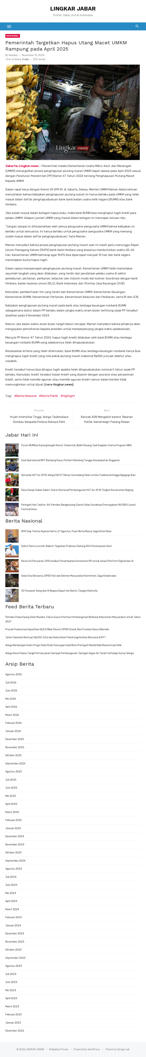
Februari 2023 (13, 1014)
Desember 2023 (14, 933)
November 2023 (14, 941)
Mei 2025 (10, 796)
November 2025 (14, 747)
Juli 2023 (10, 974)
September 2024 (15, 860)
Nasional (12, 36)
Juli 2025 (10, 779)
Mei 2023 (10, 990)
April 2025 (11, 804)
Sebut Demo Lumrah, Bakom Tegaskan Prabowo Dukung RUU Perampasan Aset (66, 546)
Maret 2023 (12, 1006)
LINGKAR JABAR (73, 8)
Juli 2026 (10, 682)
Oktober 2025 (13, 755)
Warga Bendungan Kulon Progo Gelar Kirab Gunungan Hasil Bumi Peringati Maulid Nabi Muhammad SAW (63, 645)
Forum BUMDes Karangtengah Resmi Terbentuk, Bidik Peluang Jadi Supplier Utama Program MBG (76, 445)
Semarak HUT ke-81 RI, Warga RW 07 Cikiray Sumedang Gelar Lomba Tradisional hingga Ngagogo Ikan (78, 475)
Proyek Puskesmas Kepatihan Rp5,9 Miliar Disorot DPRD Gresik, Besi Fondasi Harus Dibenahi (57, 629)
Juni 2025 (11, 787)
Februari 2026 (13, 723)
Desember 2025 (14, 739)
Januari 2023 (13, 1022)
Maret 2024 (12, 909)
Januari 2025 (13, 828)
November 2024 (14, 844)
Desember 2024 (14, 836)
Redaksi (13, 55)
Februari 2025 (13, 820)
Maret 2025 (12, 812)
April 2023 (11, 998)
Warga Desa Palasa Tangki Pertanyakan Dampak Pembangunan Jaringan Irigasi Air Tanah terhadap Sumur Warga (69, 653)
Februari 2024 (13, 917)
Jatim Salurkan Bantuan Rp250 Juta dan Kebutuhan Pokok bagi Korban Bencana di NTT (55, 637)
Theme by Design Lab (117, 1049)
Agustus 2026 (13, 674)
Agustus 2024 (13, 868)
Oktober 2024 (13, 852)
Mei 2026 (10, 698)
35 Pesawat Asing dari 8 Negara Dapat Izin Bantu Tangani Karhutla (59, 590)
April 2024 (11, 901)
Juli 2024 (10, 876)
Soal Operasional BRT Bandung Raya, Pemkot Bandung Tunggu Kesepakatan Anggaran (70, 460)
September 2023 (15, 957)
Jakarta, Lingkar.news (22, 166)
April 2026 (11, 706)
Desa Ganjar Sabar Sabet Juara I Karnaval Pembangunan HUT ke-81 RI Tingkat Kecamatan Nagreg (77, 490)
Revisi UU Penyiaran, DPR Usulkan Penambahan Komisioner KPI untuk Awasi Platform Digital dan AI (77, 561)
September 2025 (15, 763)
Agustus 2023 (13, 965)
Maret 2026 (12, 715)
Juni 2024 (11, 884)
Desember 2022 (14, 1030)
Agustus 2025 (13, 771)
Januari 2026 (13, 731)
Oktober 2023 (13, 949)
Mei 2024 (10, 893)
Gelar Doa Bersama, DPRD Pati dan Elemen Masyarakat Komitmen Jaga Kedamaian (68, 575)
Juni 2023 (11, 982)
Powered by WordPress (87, 1049)
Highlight (68, 396)
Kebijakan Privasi (58, 1049)
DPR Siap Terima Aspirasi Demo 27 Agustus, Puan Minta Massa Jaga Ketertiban (66, 531)
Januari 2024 (13, 925)
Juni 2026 (11, 690)
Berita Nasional (26, 396)
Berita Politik (49, 396)
